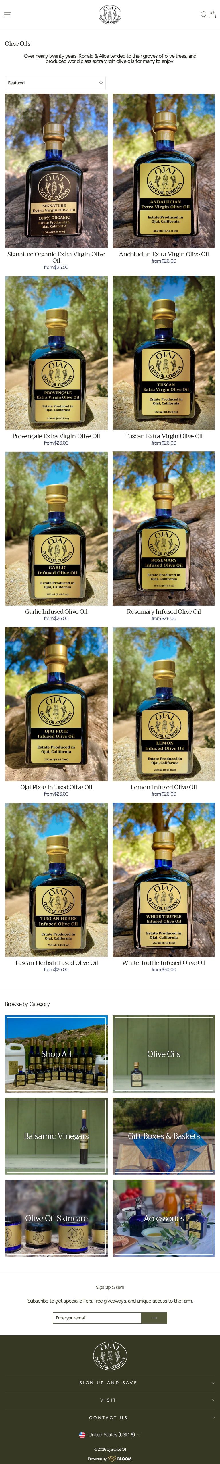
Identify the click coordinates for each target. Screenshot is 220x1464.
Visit (108, 1400)
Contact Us (108, 1417)
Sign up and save (108, 1382)
